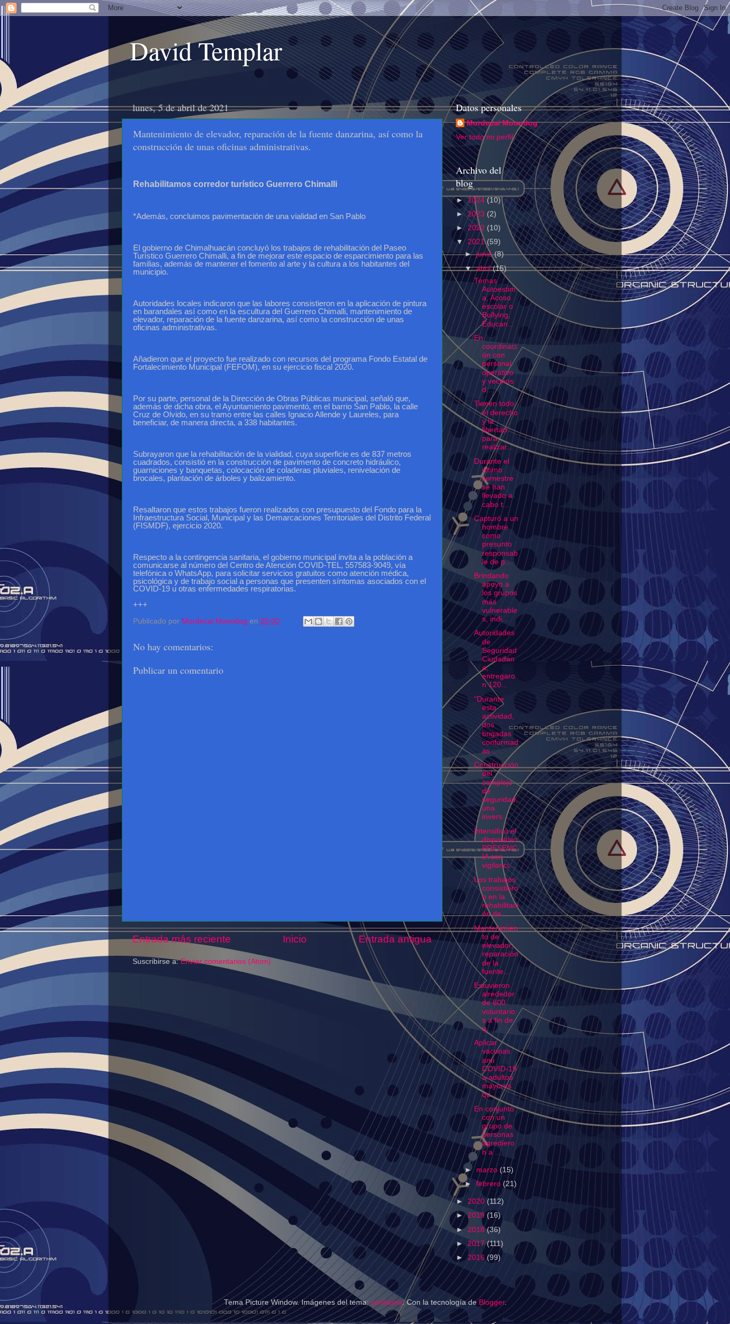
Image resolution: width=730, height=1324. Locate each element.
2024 (477, 200)
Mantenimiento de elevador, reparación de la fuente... (496, 950)
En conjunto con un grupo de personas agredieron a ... (494, 1130)
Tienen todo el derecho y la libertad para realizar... (496, 425)
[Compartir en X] (328, 621)
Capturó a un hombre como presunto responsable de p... (496, 540)
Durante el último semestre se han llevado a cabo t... (494, 483)
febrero (489, 1184)
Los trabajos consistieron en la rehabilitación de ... (496, 897)
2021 (477, 242)
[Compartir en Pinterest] (349, 621)
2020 (477, 1201)
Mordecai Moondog (502, 123)
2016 (477, 1257)
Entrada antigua (395, 939)
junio (485, 254)
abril (484, 268)
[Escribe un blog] (318, 621)
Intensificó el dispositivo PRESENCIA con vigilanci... (495, 848)
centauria (386, 1302)
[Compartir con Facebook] (338, 621)
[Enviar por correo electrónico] (308, 621)
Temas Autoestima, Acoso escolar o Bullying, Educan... (495, 302)
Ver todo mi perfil (484, 137)
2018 (477, 1230)
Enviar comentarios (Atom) (226, 961)
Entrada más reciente (182, 939)
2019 (477, 1215)
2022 (477, 228)
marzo (488, 1170)
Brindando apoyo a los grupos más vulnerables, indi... (495, 597)
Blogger (491, 1302)
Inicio (295, 939)
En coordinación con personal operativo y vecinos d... (495, 364)
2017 (477, 1244)
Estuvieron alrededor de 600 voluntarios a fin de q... (494, 1007)
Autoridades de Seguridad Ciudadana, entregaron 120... (495, 659)
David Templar (206, 50)
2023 (477, 214)
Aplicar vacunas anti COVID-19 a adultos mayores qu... (495, 1069)
